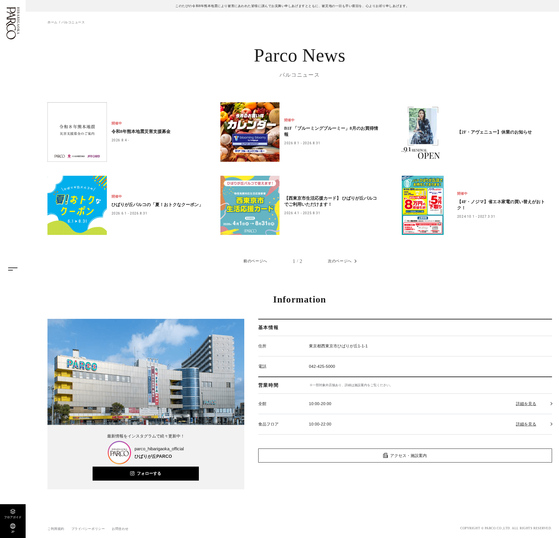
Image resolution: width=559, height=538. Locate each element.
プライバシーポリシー (88, 528)
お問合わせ (120, 528)
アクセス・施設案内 (408, 455)
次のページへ (340, 261)
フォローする (149, 473)
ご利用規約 (55, 528)
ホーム (52, 22)
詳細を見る (526, 403)
